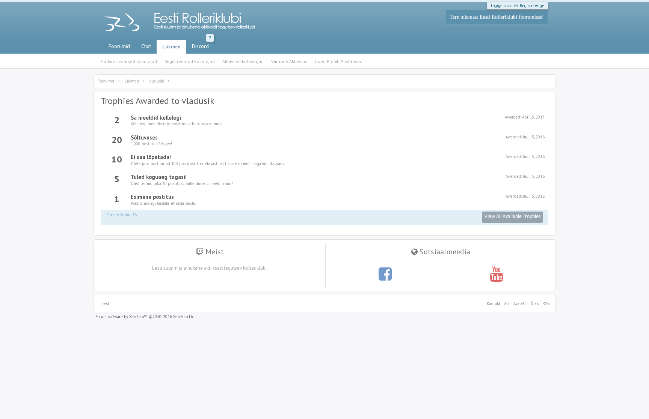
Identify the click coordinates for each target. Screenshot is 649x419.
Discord (201, 45)
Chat (146, 46)
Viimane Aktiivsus (289, 61)
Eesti (105, 303)
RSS (545, 303)
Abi (507, 303)
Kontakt (493, 303)
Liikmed (171, 47)
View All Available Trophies (512, 216)
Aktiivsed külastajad (243, 61)
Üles (535, 303)
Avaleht (520, 303)
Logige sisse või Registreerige (517, 5)
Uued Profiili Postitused (338, 61)
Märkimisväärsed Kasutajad (128, 61)
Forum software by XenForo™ (145, 316)
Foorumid (119, 46)
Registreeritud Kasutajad (190, 61)
